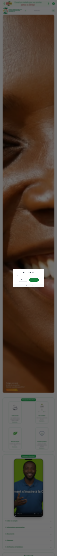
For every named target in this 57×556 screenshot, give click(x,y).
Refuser (23, 279)
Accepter (34, 279)
